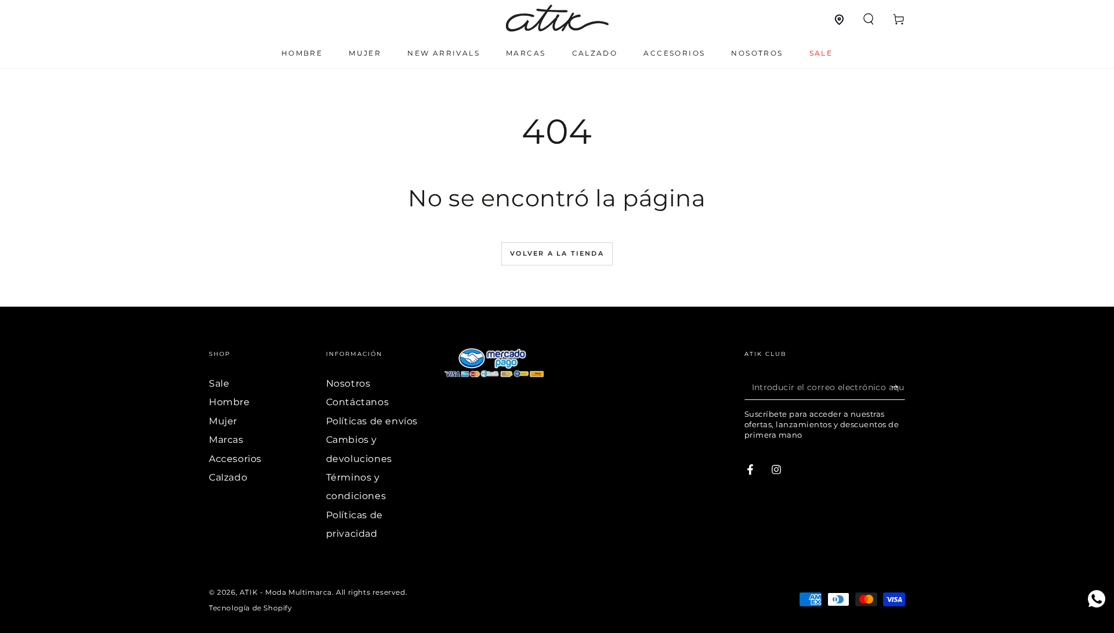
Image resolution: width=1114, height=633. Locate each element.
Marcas (226, 439)
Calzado (228, 477)
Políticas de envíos (372, 421)
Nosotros (348, 383)
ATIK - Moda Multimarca (286, 592)
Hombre (229, 402)
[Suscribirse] (898, 386)
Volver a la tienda (557, 253)
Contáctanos (357, 402)
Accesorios (235, 458)
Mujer (223, 421)
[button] (868, 19)
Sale (219, 383)
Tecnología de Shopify (250, 607)
